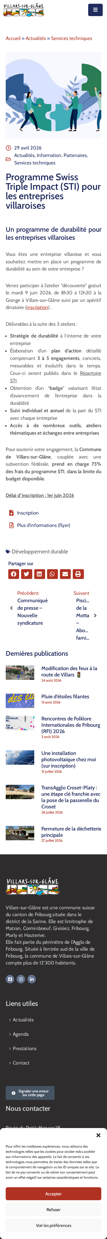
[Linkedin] (31, 979)
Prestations (25, 1048)
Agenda (21, 1034)
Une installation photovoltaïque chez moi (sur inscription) (68, 759)
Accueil (13, 38)
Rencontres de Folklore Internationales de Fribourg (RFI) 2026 (70, 725)
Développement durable (40, 551)
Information (49, 155)
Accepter (53, 1193)
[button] (98, 1135)
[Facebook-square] (10, 979)
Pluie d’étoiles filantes (65, 696)
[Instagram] (21, 979)
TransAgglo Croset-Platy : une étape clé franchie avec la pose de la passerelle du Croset (70, 797)
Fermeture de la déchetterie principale (71, 832)
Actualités (36, 38)
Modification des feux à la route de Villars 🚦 (69, 671)
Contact (21, 1063)
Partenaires (75, 155)
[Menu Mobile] (95, 10)
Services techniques (71, 38)
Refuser (53, 1209)
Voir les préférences (53, 1225)
